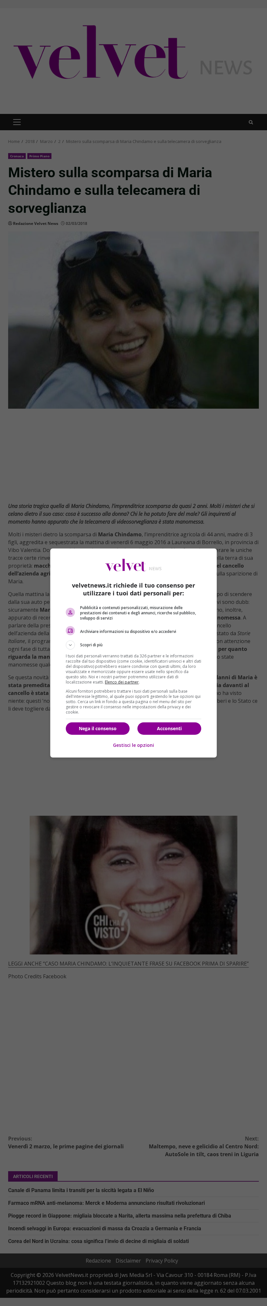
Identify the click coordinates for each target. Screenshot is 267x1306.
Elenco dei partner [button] (122, 682)
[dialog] (133, 653)
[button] (133, 645)
